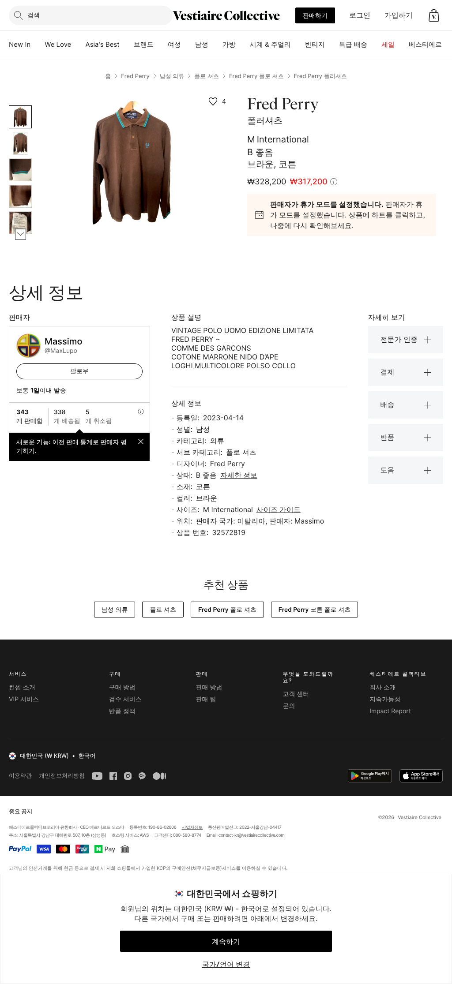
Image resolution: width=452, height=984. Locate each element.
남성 (201, 44)
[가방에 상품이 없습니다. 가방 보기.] (434, 15)
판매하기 (315, 15)
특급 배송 (353, 44)
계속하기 (226, 941)
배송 (387, 404)
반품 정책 (122, 711)
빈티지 (315, 44)
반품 (387, 437)
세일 (388, 44)
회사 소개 (382, 687)
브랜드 (144, 44)
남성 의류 (172, 76)
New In (19, 44)
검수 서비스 (125, 699)
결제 (387, 371)
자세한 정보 (238, 475)
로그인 (359, 15)
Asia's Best (103, 44)
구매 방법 (122, 687)
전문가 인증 (399, 339)
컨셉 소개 (22, 687)
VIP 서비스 (24, 699)
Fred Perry (135, 76)
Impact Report (390, 711)
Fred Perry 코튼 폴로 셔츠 (314, 609)
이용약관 (20, 775)
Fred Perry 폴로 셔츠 (256, 76)
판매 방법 (209, 687)
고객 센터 (295, 694)
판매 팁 (206, 699)
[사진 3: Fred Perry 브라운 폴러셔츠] (20, 169)
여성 (174, 44)
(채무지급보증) (206, 868)
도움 (387, 469)
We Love (58, 44)
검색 (33, 15)
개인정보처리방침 (62, 775)
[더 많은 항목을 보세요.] (20, 234)
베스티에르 (425, 44)
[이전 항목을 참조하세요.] (20, 105)
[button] (434, 15)
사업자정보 (192, 827)
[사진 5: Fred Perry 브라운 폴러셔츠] (20, 222)
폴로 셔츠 (206, 76)
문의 (288, 706)
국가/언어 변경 (226, 964)
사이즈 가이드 (278, 509)
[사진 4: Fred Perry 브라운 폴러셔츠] (20, 196)
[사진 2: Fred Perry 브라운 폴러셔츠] (20, 143)
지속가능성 (384, 699)
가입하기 (398, 15)
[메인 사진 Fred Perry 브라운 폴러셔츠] (20, 116)
